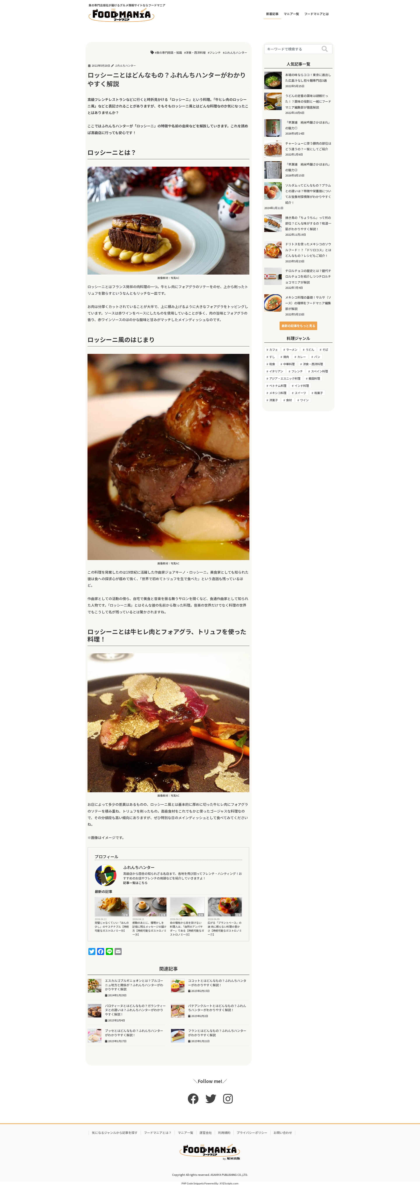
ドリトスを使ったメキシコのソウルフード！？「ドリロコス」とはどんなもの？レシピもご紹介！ (308, 250)
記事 (125, 914)
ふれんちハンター (235, 52)
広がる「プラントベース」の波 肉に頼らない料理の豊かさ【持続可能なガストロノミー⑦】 (225, 928)
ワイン (304, 400)
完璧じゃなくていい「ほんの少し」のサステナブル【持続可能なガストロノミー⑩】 (112, 926)
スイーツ (300, 393)
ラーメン (291, 350)
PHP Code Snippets (193, 1183)
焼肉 (286, 357)
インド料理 (302, 386)
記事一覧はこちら (135, 883)
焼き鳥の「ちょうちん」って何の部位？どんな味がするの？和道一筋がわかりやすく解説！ (308, 223)
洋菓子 (273, 400)
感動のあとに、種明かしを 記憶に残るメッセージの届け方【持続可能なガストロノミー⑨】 (149, 928)
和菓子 (318, 393)
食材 (289, 400)
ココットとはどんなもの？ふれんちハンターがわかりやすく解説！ (217, 982)
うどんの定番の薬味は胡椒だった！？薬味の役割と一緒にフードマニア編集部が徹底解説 (308, 101)
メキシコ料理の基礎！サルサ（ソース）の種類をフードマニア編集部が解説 (308, 303)
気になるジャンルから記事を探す (115, 1132)
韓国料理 (314, 378)
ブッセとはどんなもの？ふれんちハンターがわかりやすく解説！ (134, 1032)
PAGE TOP (406, 1145)
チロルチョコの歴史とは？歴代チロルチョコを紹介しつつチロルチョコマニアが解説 (308, 276)
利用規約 (224, 1132)
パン (317, 357)
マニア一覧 (185, 1132)
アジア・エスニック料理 (284, 378)
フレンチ (215, 52)
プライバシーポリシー (252, 1132)
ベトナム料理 (277, 386)
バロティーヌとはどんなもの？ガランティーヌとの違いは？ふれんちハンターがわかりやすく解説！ (135, 1009)
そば (325, 350)
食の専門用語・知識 (169, 52)
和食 (272, 364)
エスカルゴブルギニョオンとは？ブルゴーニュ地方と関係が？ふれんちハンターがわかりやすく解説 (134, 984)
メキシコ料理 (277, 393)
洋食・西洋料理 (196, 52)
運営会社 (206, 1132)
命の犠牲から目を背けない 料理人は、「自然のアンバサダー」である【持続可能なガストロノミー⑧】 (187, 928)
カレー (301, 357)
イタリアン (276, 371)
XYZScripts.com (229, 1183)
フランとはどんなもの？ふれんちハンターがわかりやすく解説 (217, 1032)
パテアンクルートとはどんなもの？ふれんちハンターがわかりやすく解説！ (217, 1007)
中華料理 (289, 364)
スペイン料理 (319, 371)
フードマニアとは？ (158, 1132)
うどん (310, 350)
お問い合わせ (283, 1132)
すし (272, 357)
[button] (298, 326)
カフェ (273, 350)
